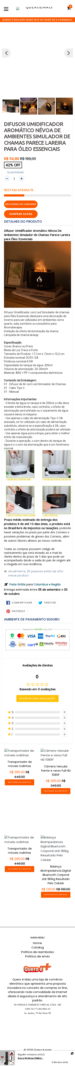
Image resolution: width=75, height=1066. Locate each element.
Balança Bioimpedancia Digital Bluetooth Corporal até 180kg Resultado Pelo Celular (56, 874)
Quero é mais (42, 1050)
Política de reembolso (37, 952)
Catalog (37, 947)
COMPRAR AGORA (20, 214)
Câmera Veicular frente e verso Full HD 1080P (56, 770)
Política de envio (37, 956)
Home (37, 943)
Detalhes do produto (23, 221)
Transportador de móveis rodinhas (19, 764)
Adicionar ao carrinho (19, 782)
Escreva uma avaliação (37, 698)
